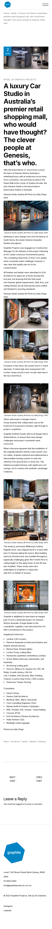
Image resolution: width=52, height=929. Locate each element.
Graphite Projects (12, 248)
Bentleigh (10, 723)
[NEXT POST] (37, 779)
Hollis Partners (13, 719)
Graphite (17, 455)
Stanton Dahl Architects (17, 696)
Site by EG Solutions (37, 895)
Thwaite (15, 709)
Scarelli (13, 672)
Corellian (12, 675)
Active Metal (12, 659)
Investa (27, 573)
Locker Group (12, 652)
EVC (10, 573)
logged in (20, 804)
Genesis (11, 282)
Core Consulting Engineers (18, 703)
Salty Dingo (18, 729)
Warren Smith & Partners (17, 706)
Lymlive (9, 639)
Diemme (10, 642)
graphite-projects (25, 79)
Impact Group (12, 693)
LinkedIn (7, 910)
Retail (13, 13)
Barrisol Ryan (12, 649)
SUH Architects (38, 236)
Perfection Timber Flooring (18, 682)
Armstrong (11, 665)
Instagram (8, 906)
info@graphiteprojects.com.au (17, 885)
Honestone (11, 655)
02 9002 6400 (10, 881)
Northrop (10, 699)
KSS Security (23, 675)
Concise (10, 713)
